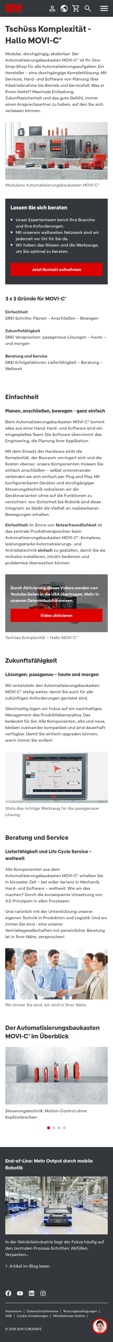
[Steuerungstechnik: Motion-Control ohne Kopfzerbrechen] (56, 1083)
